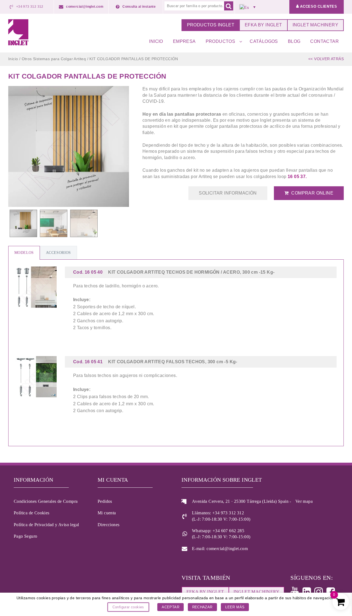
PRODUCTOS (220, 41)
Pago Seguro (25, 536)
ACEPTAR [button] (170, 607)
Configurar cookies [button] (128, 607)
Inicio (13, 59)
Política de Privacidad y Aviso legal (46, 524)
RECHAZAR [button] (202, 607)
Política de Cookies (32, 512)
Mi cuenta (107, 512)
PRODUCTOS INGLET (210, 25)
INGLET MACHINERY (315, 25)
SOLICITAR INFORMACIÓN (228, 193)
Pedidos (105, 501)
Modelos (24, 253)
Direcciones (108, 524)
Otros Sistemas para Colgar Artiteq (54, 59)
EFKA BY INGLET (263, 25)
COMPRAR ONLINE (312, 193)
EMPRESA (184, 41)
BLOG (294, 41)
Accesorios (58, 253)
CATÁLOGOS (264, 41)
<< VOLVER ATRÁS (326, 59)
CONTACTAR (324, 41)
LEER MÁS (234, 607)
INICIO (156, 41)
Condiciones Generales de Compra (46, 501)
